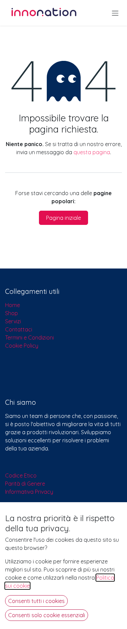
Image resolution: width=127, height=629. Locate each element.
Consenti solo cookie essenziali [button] (46, 615)
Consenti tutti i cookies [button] (36, 601)
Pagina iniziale (63, 217)
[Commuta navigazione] (115, 13)
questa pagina (91, 152)
